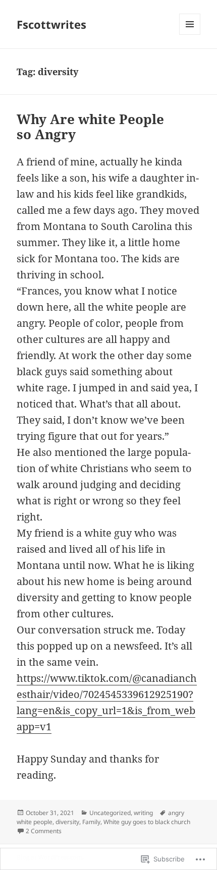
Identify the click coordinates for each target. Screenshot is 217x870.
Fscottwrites (51, 24)
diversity (67, 822)
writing (143, 812)
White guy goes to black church (146, 822)
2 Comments (44, 831)
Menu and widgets (190, 34)
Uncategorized (110, 812)
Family (91, 822)
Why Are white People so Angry (90, 126)
